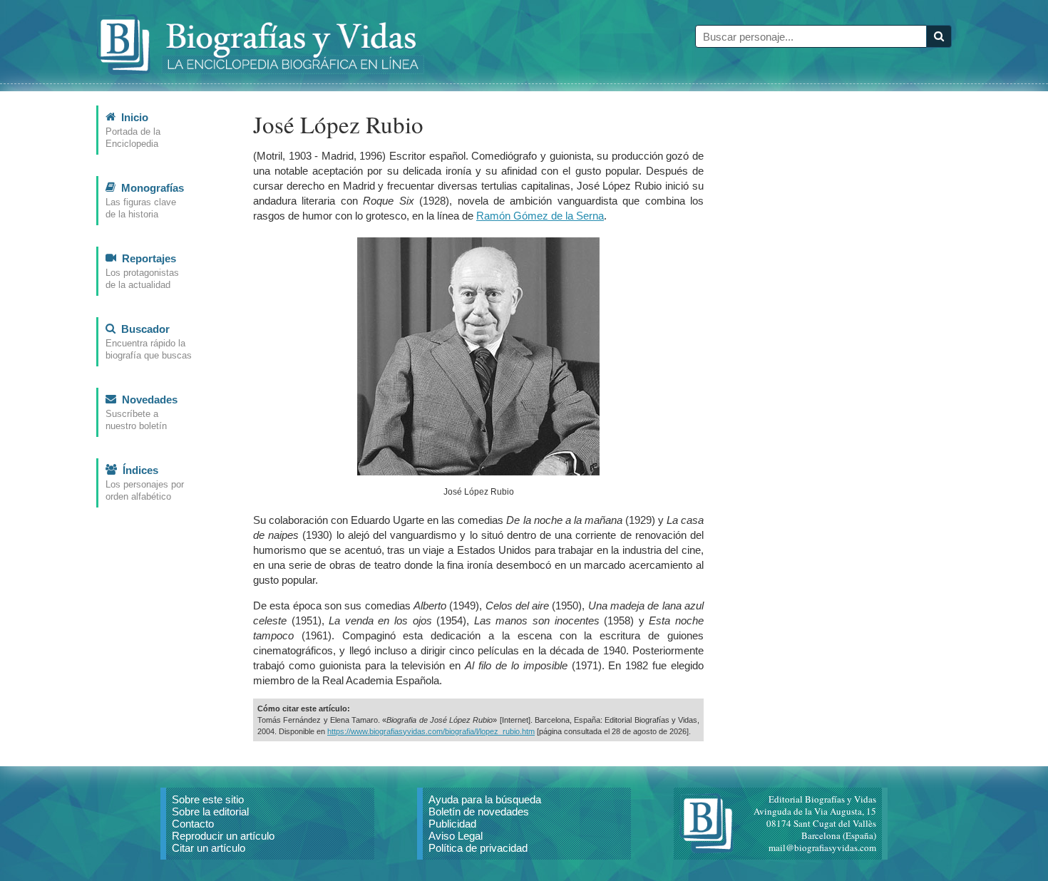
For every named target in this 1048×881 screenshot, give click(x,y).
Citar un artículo (208, 848)
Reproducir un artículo (223, 836)
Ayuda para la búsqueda (484, 799)
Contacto (193, 824)
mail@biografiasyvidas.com (822, 847)
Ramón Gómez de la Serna (540, 216)
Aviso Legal (455, 836)
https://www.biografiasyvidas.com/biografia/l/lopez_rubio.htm (431, 731)
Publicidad (452, 824)
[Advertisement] (845, 319)
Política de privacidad (478, 848)
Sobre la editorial (210, 811)
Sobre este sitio (208, 799)
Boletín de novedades (478, 811)
